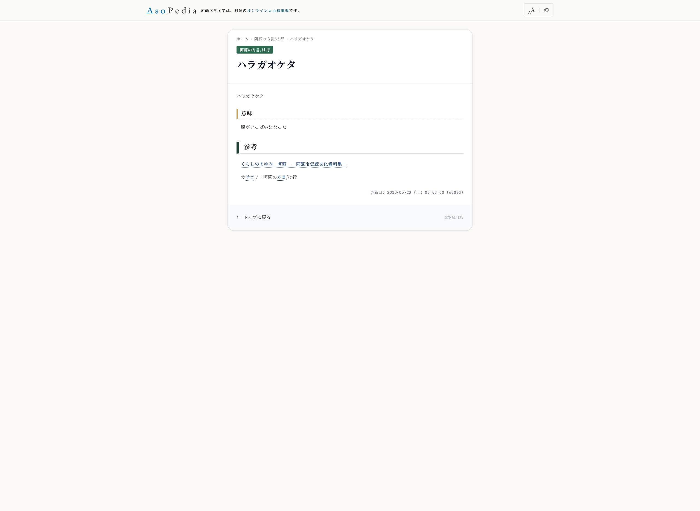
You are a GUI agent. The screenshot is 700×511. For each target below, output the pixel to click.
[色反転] (546, 10)
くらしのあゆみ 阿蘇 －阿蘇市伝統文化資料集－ (293, 164)
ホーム (243, 39)
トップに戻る (254, 217)
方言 (281, 177)
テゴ (250, 177)
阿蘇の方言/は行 (269, 39)
